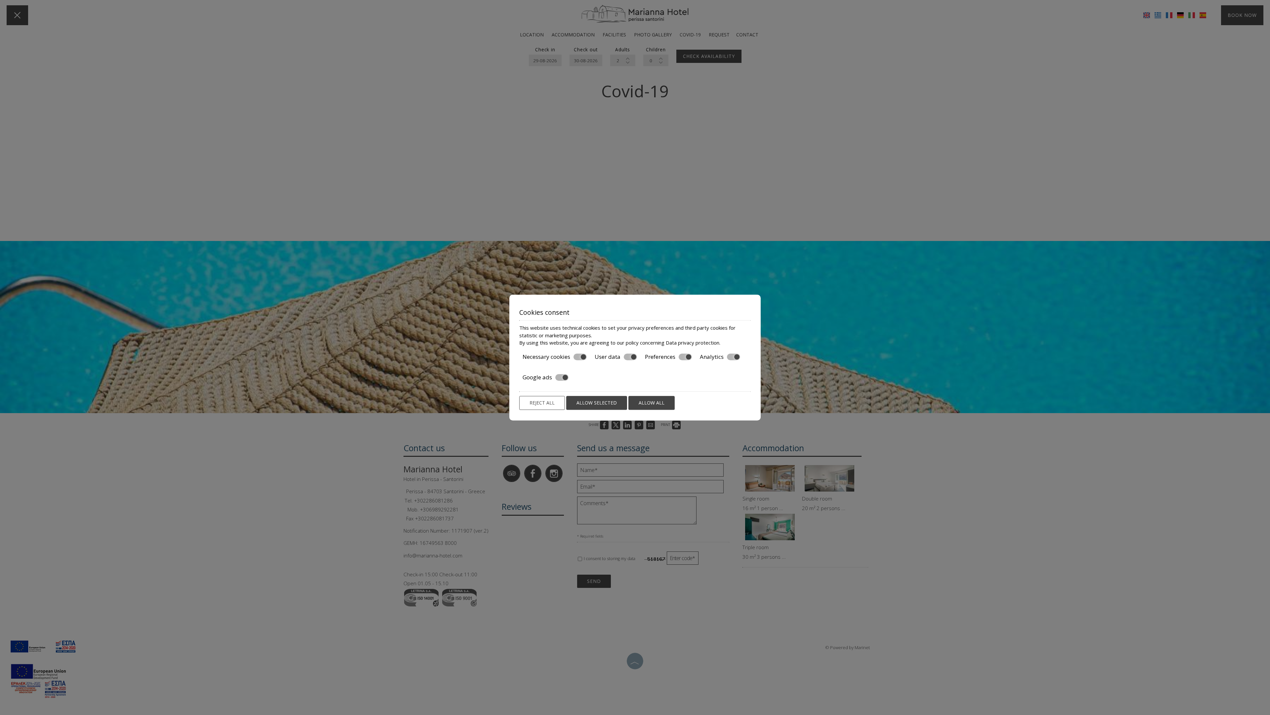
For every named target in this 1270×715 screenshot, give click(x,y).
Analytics (712, 356)
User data (607, 356)
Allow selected (596, 403)
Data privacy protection (692, 342)
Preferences (660, 356)
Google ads (537, 377)
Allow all (651, 403)
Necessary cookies (546, 356)
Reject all (542, 403)
